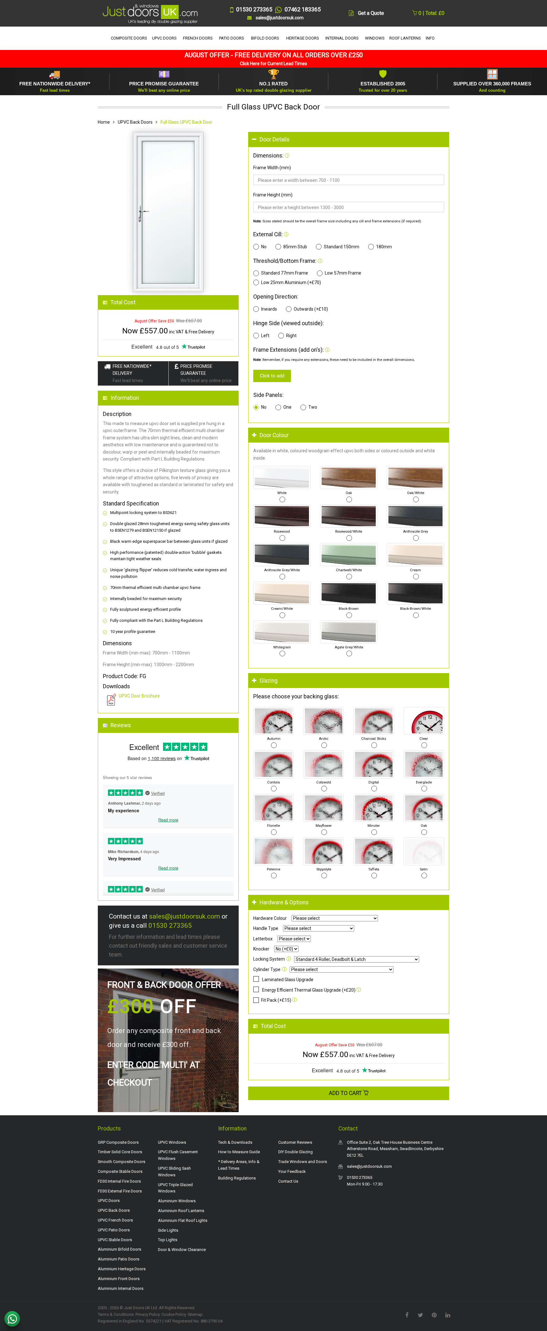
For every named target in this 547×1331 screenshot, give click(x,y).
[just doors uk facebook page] (406, 1314)
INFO (430, 38)
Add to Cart (346, 1093)
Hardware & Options (284, 902)
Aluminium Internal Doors (120, 1288)
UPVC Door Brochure (139, 695)
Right (291, 335)
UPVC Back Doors (135, 122)
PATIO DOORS (231, 38)
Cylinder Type (266, 969)
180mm (384, 246)
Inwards (269, 309)
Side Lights (168, 1230)
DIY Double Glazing (295, 1151)
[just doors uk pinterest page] (434, 1314)
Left (265, 335)
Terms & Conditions (116, 1314)
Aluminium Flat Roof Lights (182, 1220)
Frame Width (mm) (272, 167)
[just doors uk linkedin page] (447, 1314)
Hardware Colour (270, 918)
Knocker (261, 948)
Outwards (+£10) (311, 309)
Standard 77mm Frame (284, 272)
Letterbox (263, 938)
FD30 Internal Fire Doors (119, 1181)
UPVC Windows (172, 1142)
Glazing (269, 681)
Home (104, 122)
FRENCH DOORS (198, 38)
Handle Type (265, 928)
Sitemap (195, 1314)
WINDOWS (375, 38)
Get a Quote (371, 13)
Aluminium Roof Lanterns (181, 1210)
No (264, 246)
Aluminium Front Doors (119, 1278)
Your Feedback (292, 1171)
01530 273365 (170, 925)
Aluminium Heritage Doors (122, 1268)
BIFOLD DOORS (265, 38)
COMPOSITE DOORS (129, 38)
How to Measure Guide (239, 1151)
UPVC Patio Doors (114, 1230)
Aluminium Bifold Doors (119, 1249)
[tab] (348, 139)
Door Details (275, 139)
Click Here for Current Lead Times (273, 63)
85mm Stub (295, 246)
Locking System (269, 959)
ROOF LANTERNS (405, 38)
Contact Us (288, 1181)
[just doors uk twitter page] (420, 1314)
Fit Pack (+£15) (276, 1000)
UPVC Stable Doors (115, 1239)
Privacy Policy (147, 1314)
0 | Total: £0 (430, 13)
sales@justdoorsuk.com (184, 916)
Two (312, 407)
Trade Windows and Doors (302, 1161)
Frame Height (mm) (272, 194)
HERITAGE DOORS (302, 38)
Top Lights (167, 1239)
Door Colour (274, 435)
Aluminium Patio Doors (118, 1259)
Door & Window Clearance (182, 1249)
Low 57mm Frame (343, 272)
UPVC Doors (109, 1200)
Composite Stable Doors (120, 1171)
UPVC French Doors (115, 1220)
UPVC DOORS (164, 38)
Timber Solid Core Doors (120, 1151)
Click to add (272, 376)
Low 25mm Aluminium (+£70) (291, 282)
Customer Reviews (295, 1142)
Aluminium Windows (177, 1200)
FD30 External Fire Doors (120, 1191)
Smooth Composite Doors (121, 1161)
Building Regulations (237, 1178)
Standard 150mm (341, 246)
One (287, 407)
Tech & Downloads (235, 1142)
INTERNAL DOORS (342, 38)
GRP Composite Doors (118, 1142)
